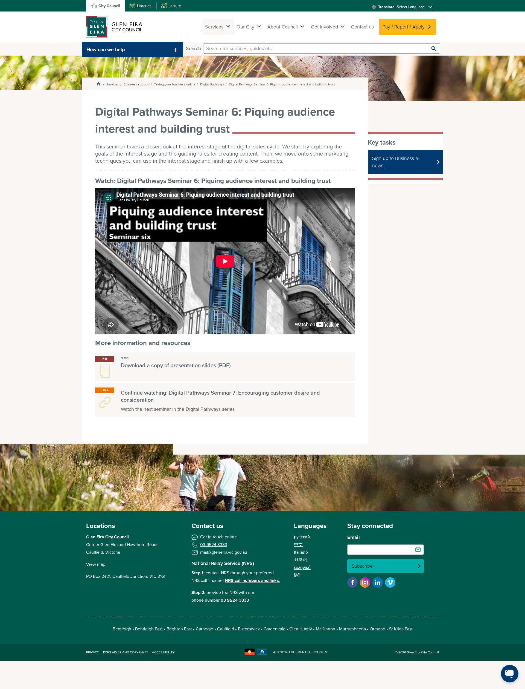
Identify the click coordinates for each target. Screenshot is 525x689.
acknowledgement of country (300, 652)
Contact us (362, 26)
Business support (137, 84)
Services (112, 84)
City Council (109, 6)
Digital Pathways (212, 84)
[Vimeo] (390, 582)
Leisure (174, 6)
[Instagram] (365, 582)
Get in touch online (218, 537)
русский (302, 537)
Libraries (144, 6)
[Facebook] (352, 582)
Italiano (301, 552)
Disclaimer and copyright (125, 652)
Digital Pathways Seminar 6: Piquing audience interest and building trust (282, 84)
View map (95, 564)
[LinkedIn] (377, 582)
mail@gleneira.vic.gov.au (223, 552)
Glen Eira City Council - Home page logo (114, 27)
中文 (298, 544)
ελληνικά (302, 567)
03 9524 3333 (213, 544)
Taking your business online (175, 84)
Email (353, 537)
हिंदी (297, 575)
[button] (132, 49)
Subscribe (362, 566)
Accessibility (163, 652)
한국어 (300, 560)
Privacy (92, 652)
